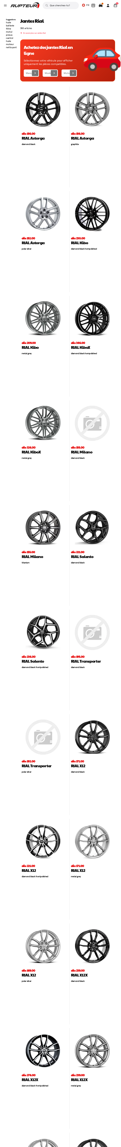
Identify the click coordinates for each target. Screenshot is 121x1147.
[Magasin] (93, 5)
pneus (9, 34)
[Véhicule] (100, 5)
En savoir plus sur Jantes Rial (34, 33)
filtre (8, 28)
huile (8, 22)
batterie (10, 25)
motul (9, 31)
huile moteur (10, 43)
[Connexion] (108, 5)
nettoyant (11, 47)
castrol (9, 38)
